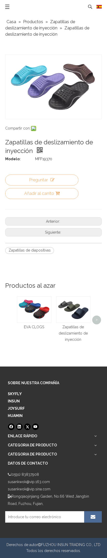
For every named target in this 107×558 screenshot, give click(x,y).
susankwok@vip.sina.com (29, 489)
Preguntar (38, 179)
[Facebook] (11, 427)
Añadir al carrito (39, 193)
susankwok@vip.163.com (29, 482)
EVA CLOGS (34, 327)
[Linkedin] (19, 427)
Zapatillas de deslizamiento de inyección (73, 333)
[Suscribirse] (93, 517)
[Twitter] (27, 427)
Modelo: (13, 159)
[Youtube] (35, 427)
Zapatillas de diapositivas (30, 250)
